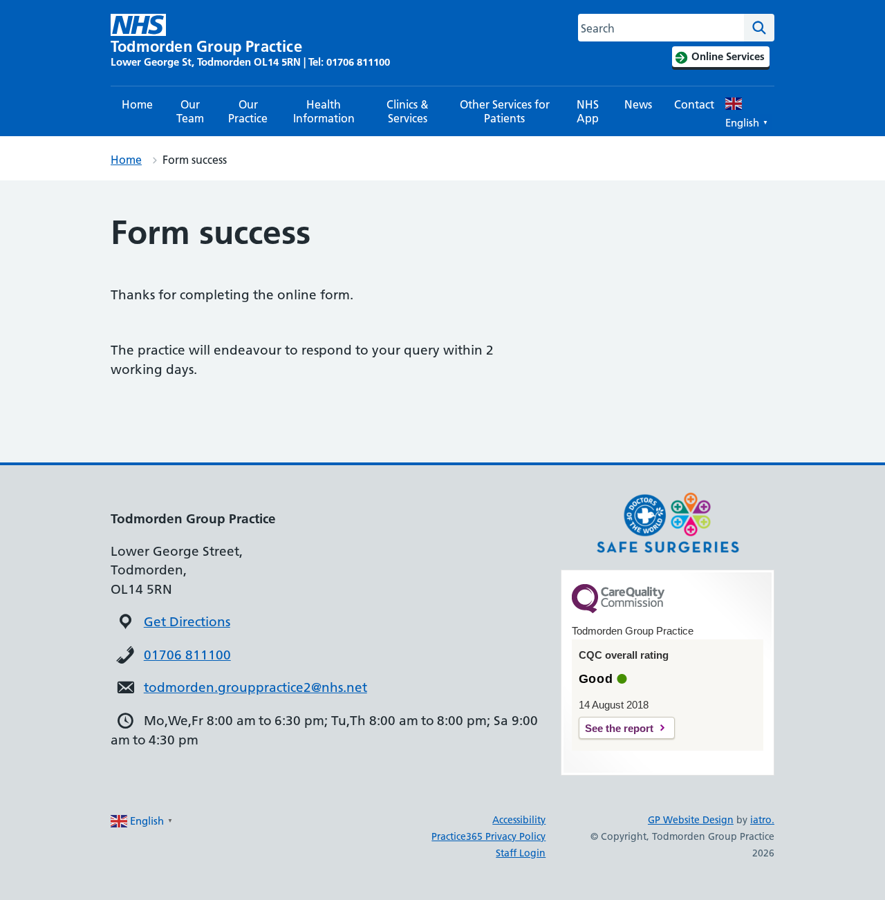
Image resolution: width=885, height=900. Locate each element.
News (638, 104)
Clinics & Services (407, 111)
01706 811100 (187, 655)
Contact (694, 104)
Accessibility (519, 820)
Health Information (324, 111)
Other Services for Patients (505, 111)
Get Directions (187, 622)
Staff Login (521, 853)
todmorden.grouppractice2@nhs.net (255, 687)
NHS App (588, 111)
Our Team (190, 111)
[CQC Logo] (618, 609)
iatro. (762, 820)
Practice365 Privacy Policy (488, 836)
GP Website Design (691, 820)
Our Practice (248, 111)
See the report (619, 728)
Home (137, 104)
